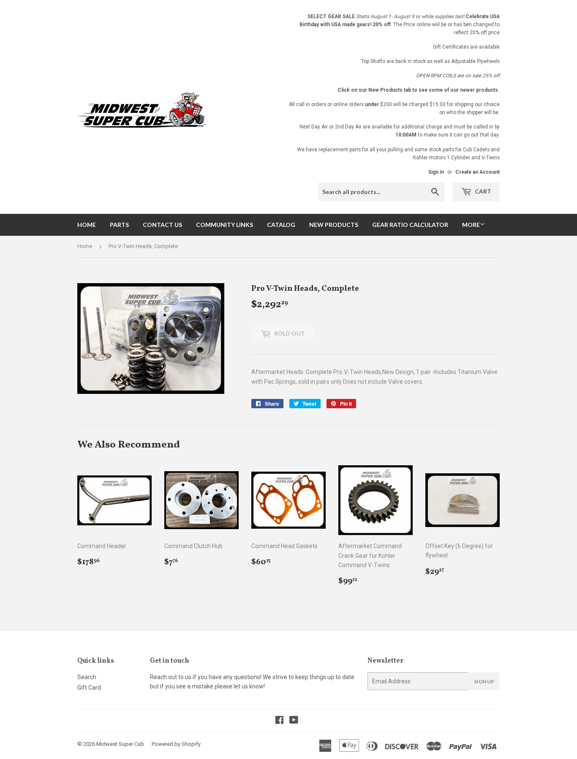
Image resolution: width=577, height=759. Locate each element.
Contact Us (162, 224)
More (471, 224)
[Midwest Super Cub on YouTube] (293, 721)
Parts (119, 224)
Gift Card (89, 687)
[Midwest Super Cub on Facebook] (279, 721)
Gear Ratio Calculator (410, 224)
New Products (333, 224)
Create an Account (477, 172)
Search (86, 677)
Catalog (281, 224)
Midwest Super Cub (120, 744)
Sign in (436, 172)
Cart (482, 191)
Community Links (224, 224)
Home (86, 224)
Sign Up (484, 681)
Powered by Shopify (176, 744)
